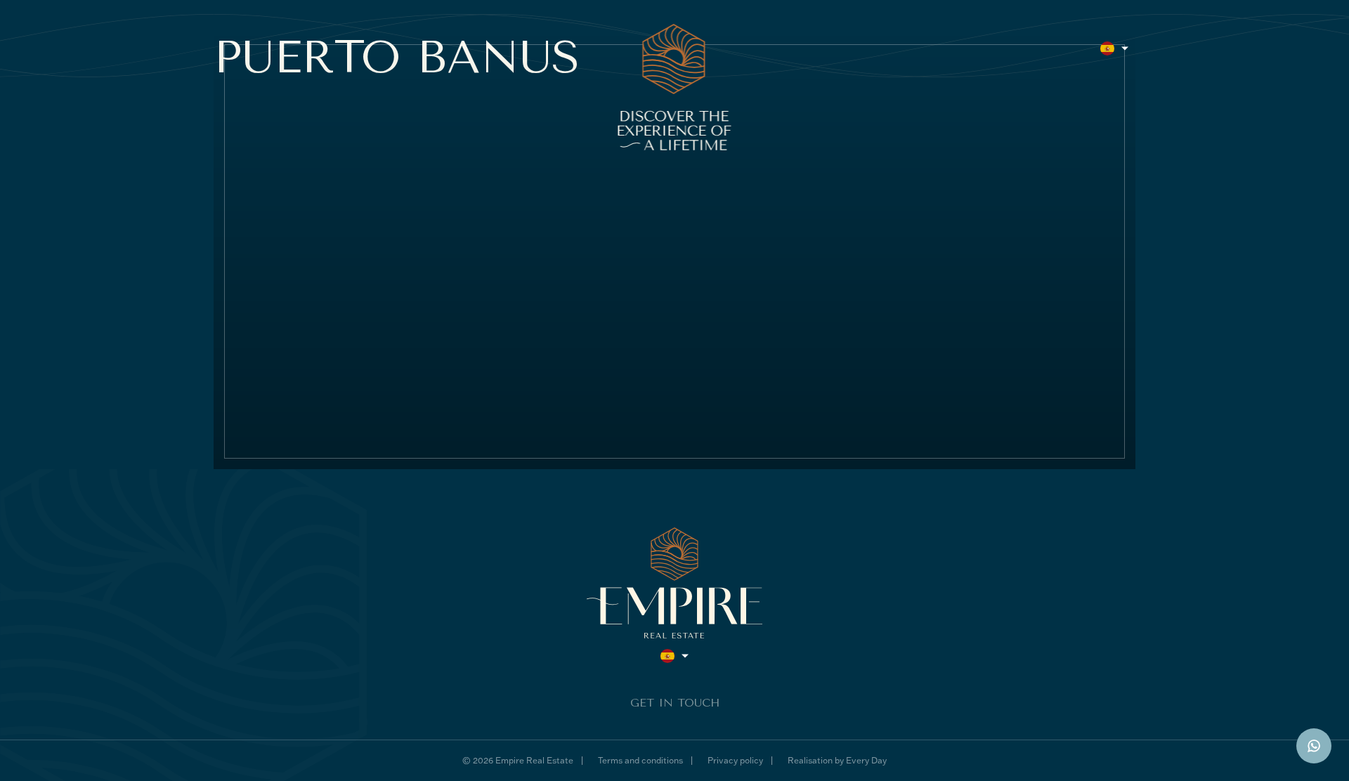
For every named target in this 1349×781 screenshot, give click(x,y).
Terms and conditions (640, 760)
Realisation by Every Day (837, 760)
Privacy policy (735, 760)
